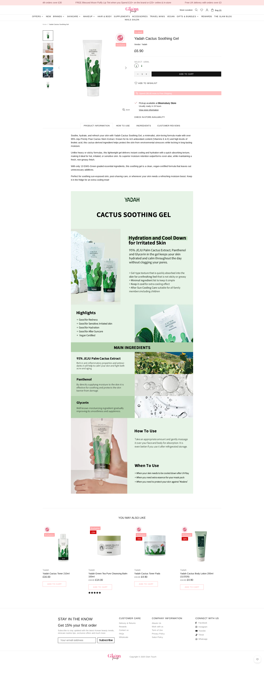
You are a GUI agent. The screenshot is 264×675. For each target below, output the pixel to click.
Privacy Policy (158, 634)
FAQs (121, 634)
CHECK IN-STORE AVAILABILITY (149, 117)
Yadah (144, 44)
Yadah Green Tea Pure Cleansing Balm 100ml (107, 575)
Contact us (124, 630)
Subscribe (106, 640)
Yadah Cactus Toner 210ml (56, 573)
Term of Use (157, 630)
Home (45, 24)
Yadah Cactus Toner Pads (147, 573)
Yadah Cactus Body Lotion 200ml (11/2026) (196, 575)
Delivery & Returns (127, 623)
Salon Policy (157, 637)
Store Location (186, 10)
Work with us (157, 626)
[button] (94, 593)
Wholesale (123, 637)
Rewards (123, 626)
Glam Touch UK (132, 10)
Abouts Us (156, 623)
